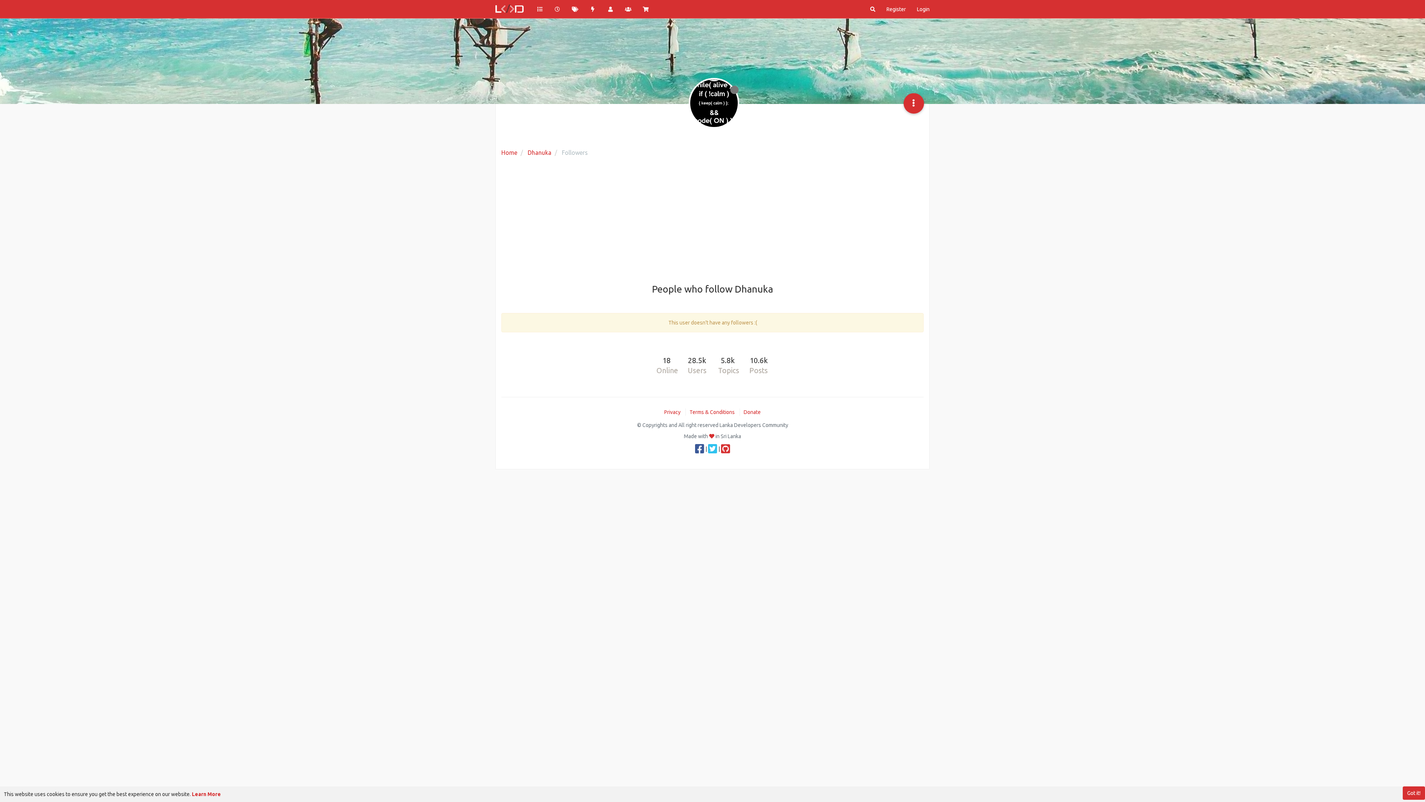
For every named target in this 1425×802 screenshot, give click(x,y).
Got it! (1414, 793)
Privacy (672, 412)
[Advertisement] (712, 221)
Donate (752, 412)
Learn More (206, 794)
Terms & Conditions (712, 412)
